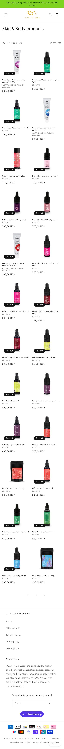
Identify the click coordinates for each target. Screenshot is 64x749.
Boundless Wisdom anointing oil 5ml (45, 81)
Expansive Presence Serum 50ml (15, 311)
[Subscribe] (48, 703)
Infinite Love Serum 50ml (42, 488)
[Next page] (44, 595)
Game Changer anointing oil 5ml (45, 401)
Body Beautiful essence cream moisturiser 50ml (14, 81)
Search (9, 621)
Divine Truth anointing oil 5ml (14, 219)
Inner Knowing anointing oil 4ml (15, 532)
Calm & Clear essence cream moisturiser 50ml (43, 129)
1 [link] (20, 595)
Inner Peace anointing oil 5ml (14, 575)
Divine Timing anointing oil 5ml (45, 176)
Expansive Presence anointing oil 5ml (46, 264)
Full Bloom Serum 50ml (11, 401)
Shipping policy (13, 628)
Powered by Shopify (25, 738)
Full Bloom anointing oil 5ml (43, 357)
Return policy (12, 648)
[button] (6, 14)
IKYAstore (13, 738)
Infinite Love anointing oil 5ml (44, 444)
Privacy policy (12, 641)
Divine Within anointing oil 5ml (45, 219)
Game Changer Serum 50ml (13, 444)
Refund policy (41, 738)
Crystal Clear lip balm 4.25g (13, 176)
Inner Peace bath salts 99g (43, 575)
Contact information (48, 743)
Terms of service (13, 634)
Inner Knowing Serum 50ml (43, 532)
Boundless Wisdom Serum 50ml (15, 128)
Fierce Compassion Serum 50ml (15, 357)
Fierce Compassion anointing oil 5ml (45, 312)
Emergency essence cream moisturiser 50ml (13, 264)
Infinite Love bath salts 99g (13, 488)
